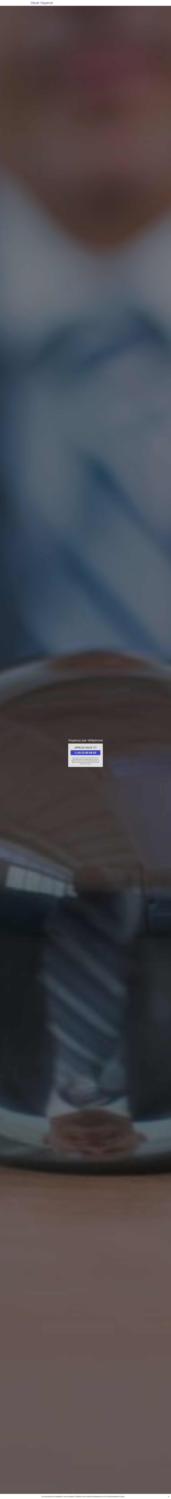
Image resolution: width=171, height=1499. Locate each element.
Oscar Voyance (42, 3)
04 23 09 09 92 (86, 752)
